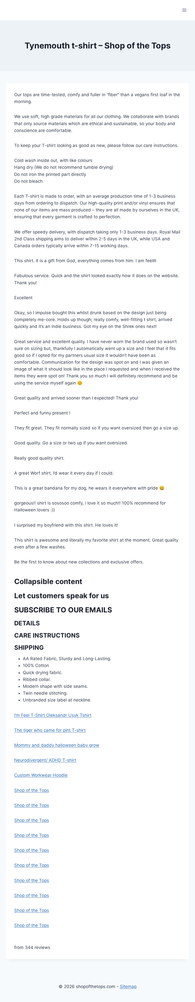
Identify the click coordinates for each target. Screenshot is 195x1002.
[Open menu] (184, 10)
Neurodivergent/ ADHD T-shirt (45, 760)
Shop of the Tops (31, 790)
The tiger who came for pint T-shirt (50, 730)
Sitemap (128, 986)
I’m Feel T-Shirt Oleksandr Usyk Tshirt (52, 715)
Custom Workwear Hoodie (41, 775)
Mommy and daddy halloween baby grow (56, 745)
